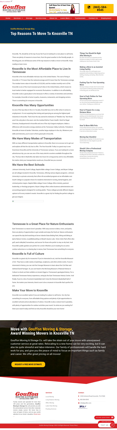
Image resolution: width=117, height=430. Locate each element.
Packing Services (51, 409)
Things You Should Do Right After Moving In (90, 54)
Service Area (41, 18)
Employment (106, 18)
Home (8, 18)
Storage (29, 18)
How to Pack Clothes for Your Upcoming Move (91, 97)
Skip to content (5, 1)
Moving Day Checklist (88, 137)
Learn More (65, 18)
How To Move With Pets (89, 125)
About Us (53, 18)
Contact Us (93, 18)
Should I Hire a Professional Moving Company (90, 149)
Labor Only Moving (51, 406)
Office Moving (50, 403)
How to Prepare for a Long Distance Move (90, 111)
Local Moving (50, 396)
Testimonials (80, 18)
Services (17, 18)
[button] (28, 364)
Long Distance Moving (52, 399)
